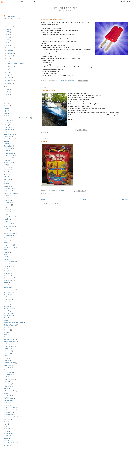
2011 (7, 37)
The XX (6, 151)
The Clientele (7, 403)
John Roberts (8, 292)
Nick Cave (7, 330)
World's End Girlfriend (10, 443)
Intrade (6, 282)
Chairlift (6, 228)
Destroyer (6, 252)
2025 (7, 29)
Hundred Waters (8, 280)
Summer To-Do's (48, 90)
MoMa (5, 318)
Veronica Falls (8, 433)
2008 (7, 45)
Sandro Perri (7, 377)
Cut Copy (6, 240)
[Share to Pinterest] (87, 81)
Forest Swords (8, 169)
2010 (7, 40)
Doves (5, 254)
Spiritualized (7, 384)
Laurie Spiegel (8, 304)
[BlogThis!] (81, 81)
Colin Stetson (8, 235)
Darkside (6, 242)
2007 (7, 86)
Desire (5, 249)
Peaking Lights (8, 353)
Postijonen (7, 360)
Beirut (5, 207)
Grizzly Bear (7, 271)
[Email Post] (76, 80)
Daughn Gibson (8, 245)
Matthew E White (9, 313)
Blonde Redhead (8, 153)
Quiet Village (7, 365)
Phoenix (6, 355)
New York (50, 132)
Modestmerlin (10, 16)
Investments (7, 120)
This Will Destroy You (10, 417)
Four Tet (6, 264)
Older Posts (124, 199)
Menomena (7, 184)
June (9, 61)
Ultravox (6, 431)
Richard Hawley (8, 372)
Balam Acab (7, 205)
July (8, 58)
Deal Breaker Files (9, 247)
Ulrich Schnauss (8, 428)
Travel (5, 113)
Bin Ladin (6, 209)
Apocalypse (7, 198)
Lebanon (6, 306)
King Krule (7, 301)
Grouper (6, 174)
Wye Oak (6, 445)
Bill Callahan (7, 132)
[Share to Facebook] (85, 81)
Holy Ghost (7, 275)
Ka (4, 297)
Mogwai (6, 320)
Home (85, 199)
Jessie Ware (7, 287)
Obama (6, 337)
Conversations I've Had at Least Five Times (17, 118)
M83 (5, 181)
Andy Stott (7, 195)
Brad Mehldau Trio (9, 217)
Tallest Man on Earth (10, 391)
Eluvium (6, 257)
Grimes (6, 141)
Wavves (6, 438)
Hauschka (7, 273)
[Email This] (79, 81)
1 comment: (69, 190)
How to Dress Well (9, 278)
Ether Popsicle (66, 8)
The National (7, 191)
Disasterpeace (8, 162)
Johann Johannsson (10, 290)
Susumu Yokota (8, 386)
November (10, 50)
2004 (7, 94)
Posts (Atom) (54, 203)
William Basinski (9, 440)
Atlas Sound (7, 200)
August (9, 56)
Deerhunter (7, 160)
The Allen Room (8, 398)
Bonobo (6, 214)
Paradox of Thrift (9, 346)
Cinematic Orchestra (10, 233)
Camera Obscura (9, 226)
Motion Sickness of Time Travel (13, 322)
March (9, 77)
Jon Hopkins (7, 294)
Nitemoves (7, 186)
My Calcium (46, 141)
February (10, 80)
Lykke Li (6, 311)
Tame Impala (7, 396)
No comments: (70, 80)
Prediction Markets (9, 363)
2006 (7, 89)
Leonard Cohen (8, 308)
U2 (4, 426)
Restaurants (7, 127)
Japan (5, 285)
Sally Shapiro (8, 374)
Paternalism (7, 351)
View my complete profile (13, 21)
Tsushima (6, 421)
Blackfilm (6, 212)
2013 (7, 32)
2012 (7, 34)
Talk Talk (6, 388)
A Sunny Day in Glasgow (11, 193)
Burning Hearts (8, 224)
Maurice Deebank (9, 315)
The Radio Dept (8, 412)
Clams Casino (8, 158)
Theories (6, 108)
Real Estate (7, 367)
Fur (5, 268)
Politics (6, 358)
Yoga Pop (6, 111)
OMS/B (6, 334)
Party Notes (7, 136)
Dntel (5, 165)
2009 (7, 42)
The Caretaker (8, 400)
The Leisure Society (10, 410)
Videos (6, 125)
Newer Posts (45, 199)
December (10, 48)
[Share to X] (83, 81)
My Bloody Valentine (10, 325)
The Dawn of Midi (9, 188)
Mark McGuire (8, 146)
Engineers (7, 259)
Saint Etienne (8, 148)
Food (48, 193)
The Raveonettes (9, 414)
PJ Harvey (7, 344)
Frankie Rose (8, 266)
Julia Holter (7, 179)
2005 (7, 92)
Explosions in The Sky (10, 261)
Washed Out (7, 436)
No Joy (6, 332)
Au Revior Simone (9, 202)
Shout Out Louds (9, 379)
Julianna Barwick (9, 134)
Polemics (6, 122)
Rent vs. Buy (7, 370)
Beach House (8, 129)
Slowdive (6, 381)
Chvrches (6, 231)
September (10, 53)
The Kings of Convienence (11, 407)
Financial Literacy (9, 139)
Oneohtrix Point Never (10, 339)
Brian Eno (6, 219)
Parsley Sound (8, 348)
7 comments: (69, 129)
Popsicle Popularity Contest (52, 20)
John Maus (7, 176)
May (8, 72)
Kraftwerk (6, 143)
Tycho (5, 424)
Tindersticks (7, 419)
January (10, 83)
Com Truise (7, 238)
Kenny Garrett (8, 299)
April (9, 75)
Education (7, 167)
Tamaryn (6, 393)
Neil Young (7, 327)
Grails (5, 172)
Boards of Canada (9, 155)
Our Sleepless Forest (10, 341)
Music (5, 103)
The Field (6, 405)
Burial (5, 221)
